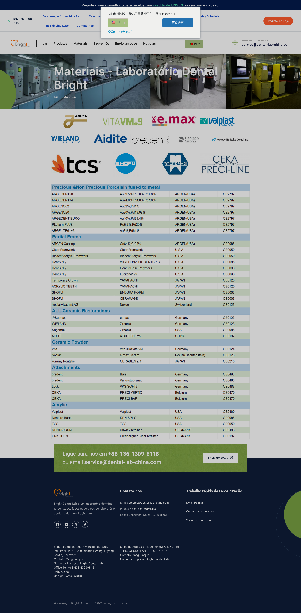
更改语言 (178, 22)
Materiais (81, 43)
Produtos (60, 43)
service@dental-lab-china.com (266, 45)
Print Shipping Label (56, 25)
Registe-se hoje (278, 21)
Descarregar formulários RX (62, 16)
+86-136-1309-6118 (143, 508)
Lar (45, 43)
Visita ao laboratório (198, 520)
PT (195, 44)
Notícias (149, 43)
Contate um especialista (200, 511)
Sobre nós (101, 43)
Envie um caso (126, 43)
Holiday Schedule (207, 16)
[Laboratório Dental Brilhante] (20, 43)
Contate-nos (85, 25)
